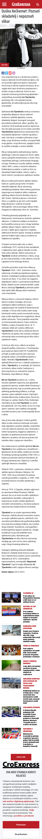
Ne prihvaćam (21, 834)
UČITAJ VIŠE (21, 757)
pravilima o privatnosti (24, 816)
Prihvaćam (21, 825)
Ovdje (31, 810)
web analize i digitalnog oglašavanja (18, 801)
